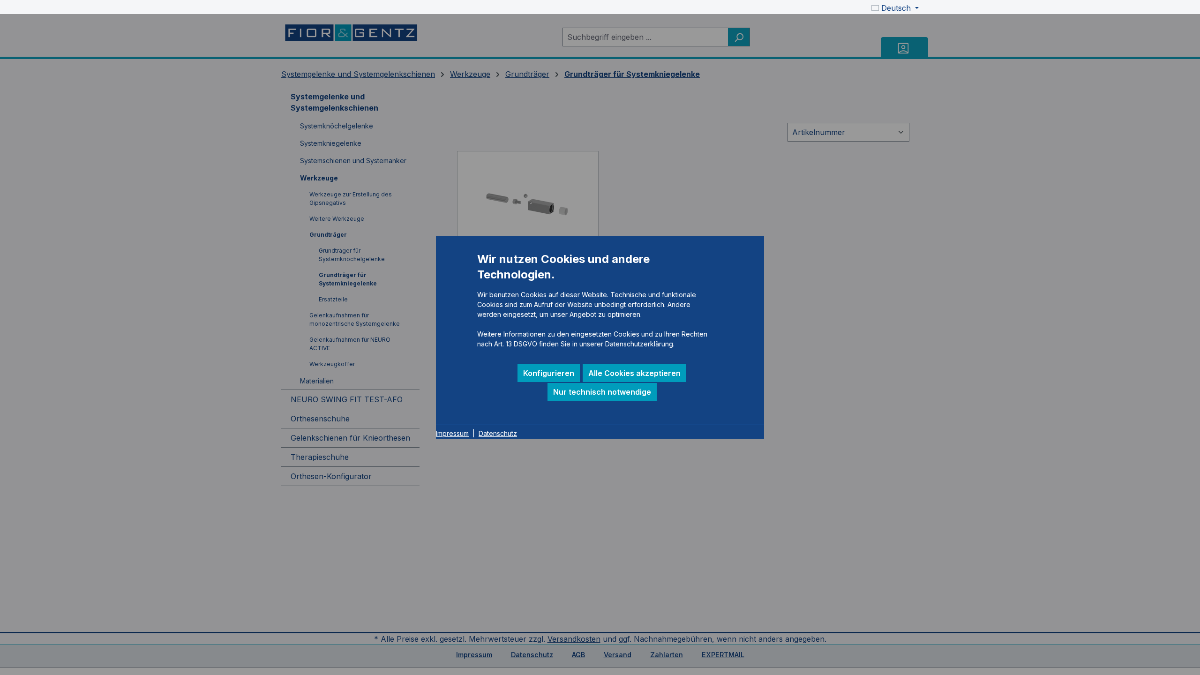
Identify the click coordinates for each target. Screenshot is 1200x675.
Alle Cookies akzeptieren (634, 373)
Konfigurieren (548, 373)
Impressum (452, 433)
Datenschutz (498, 433)
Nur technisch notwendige (602, 392)
